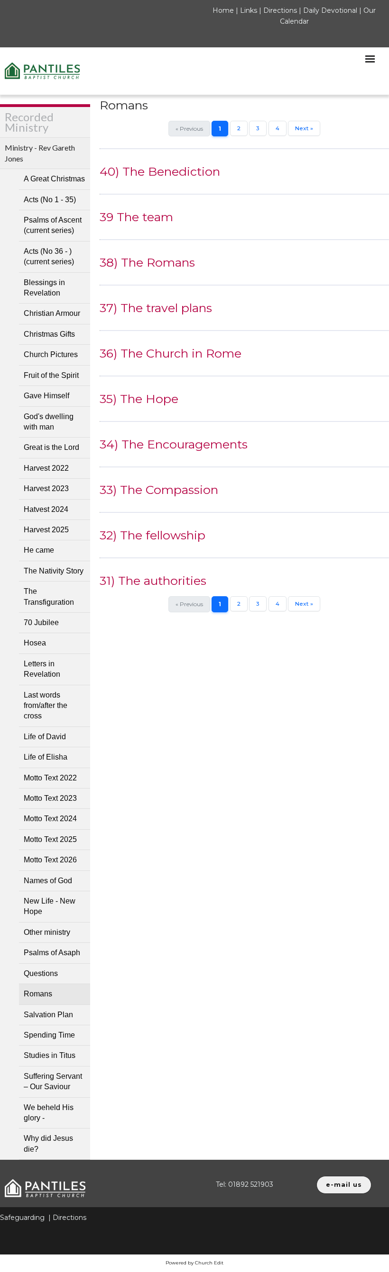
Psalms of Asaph (52, 953)
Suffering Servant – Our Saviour (53, 1081)
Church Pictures (51, 354)
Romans (38, 994)
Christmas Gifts (49, 334)
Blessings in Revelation (44, 287)
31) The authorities (153, 580)
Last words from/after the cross (45, 705)
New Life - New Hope (49, 906)
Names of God (48, 881)
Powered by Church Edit (194, 1262)
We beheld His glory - (49, 1112)
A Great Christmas (54, 179)
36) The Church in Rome (170, 353)
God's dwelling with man (49, 421)
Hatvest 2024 (46, 509)
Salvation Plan (48, 1015)
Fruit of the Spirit (51, 375)
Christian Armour (52, 313)
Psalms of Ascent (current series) (53, 225)
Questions (41, 973)
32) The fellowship (152, 535)
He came (39, 550)
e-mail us (344, 1184)
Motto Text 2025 (50, 839)
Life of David (45, 737)
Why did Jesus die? (48, 1143)
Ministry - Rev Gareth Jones (40, 152)
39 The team (136, 217)
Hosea (35, 643)
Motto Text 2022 (50, 778)
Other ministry (47, 932)
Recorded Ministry (29, 122)
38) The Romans (147, 262)
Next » (304, 128)
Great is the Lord (51, 447)
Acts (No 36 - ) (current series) (49, 256)
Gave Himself (46, 396)
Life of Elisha (45, 757)
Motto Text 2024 (50, 819)
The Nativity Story (53, 571)
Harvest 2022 (46, 468)
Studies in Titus (49, 1055)
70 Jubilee (41, 622)
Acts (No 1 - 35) (50, 200)
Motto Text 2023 (50, 798)
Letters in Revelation (42, 669)
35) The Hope (139, 399)
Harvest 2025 (46, 530)
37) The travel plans (156, 308)
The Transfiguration (49, 596)
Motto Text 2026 (50, 860)
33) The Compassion (159, 490)
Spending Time (49, 1035)
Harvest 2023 (46, 488)
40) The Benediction (160, 171)
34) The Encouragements (174, 444)
